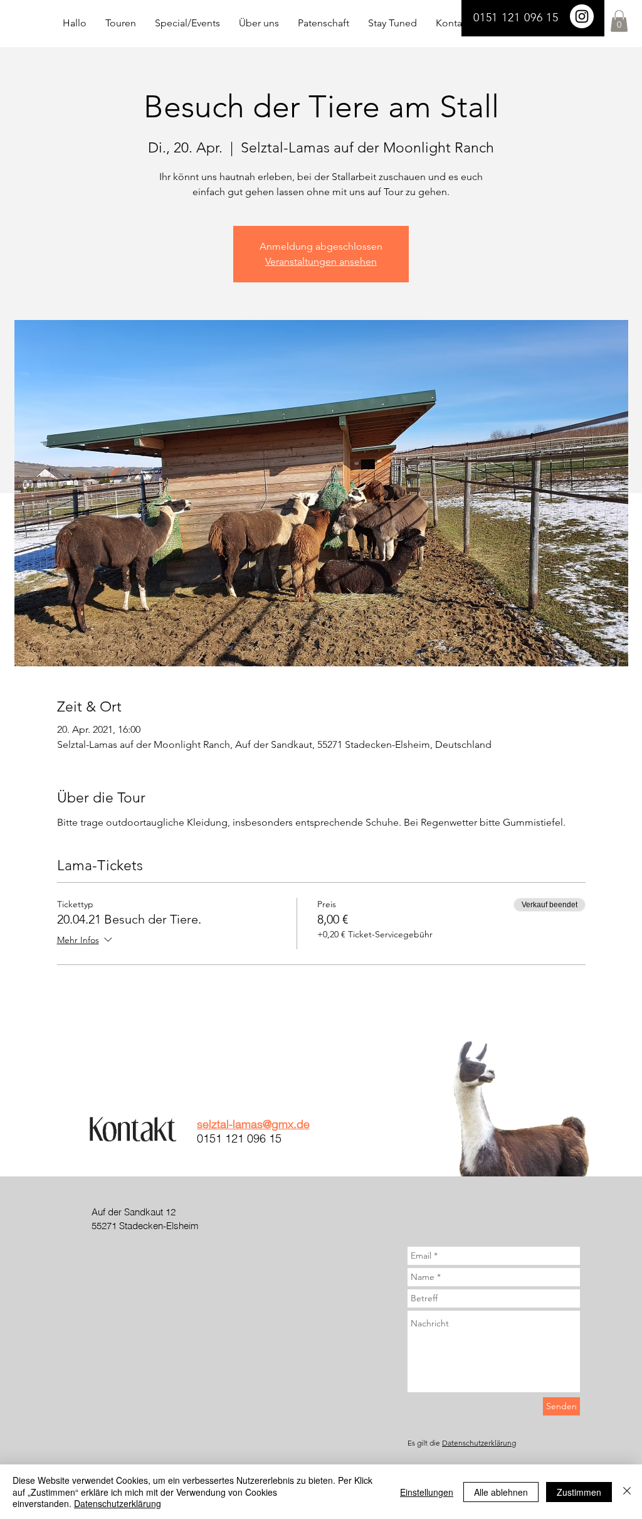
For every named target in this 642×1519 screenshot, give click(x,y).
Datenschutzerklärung (479, 1442)
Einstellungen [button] (426, 1492)
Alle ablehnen (501, 1492)
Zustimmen (579, 1492)
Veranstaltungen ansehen (321, 261)
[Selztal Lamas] (582, 16)
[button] (619, 21)
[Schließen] (626, 1491)
